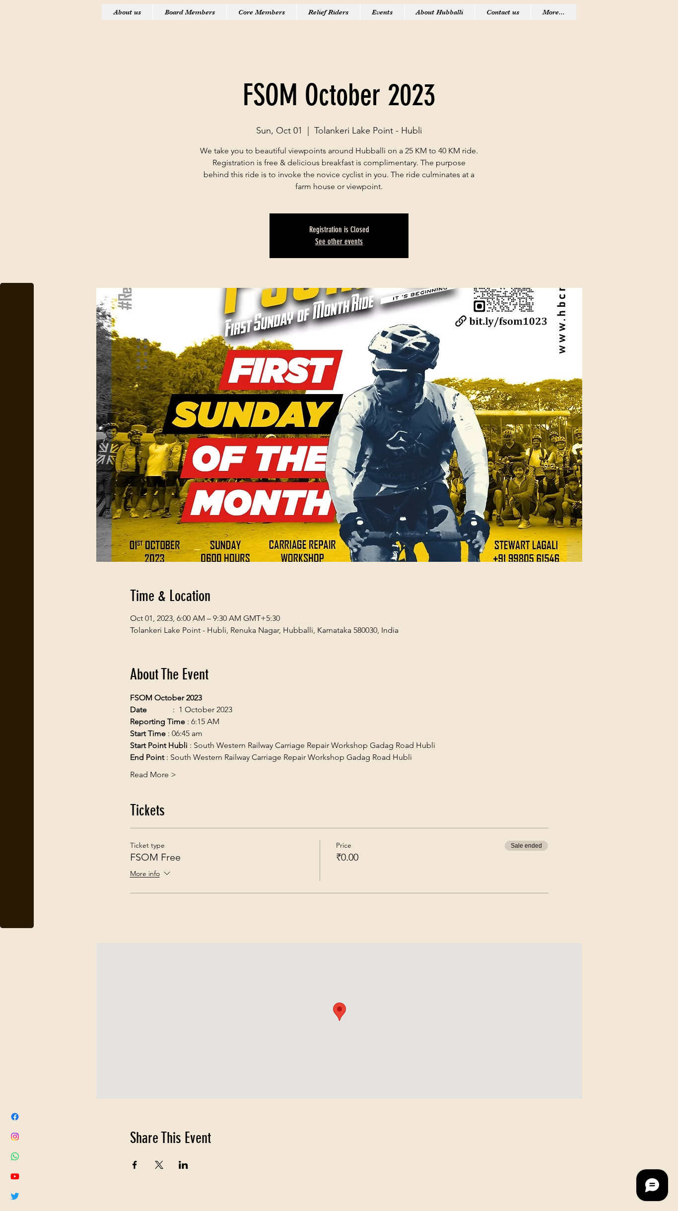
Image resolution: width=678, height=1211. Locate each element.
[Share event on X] (159, 1165)
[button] (17, 14)
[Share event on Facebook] (134, 1165)
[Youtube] (15, 1176)
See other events (339, 241)
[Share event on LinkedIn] (183, 1165)
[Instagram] (15, 1137)
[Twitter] (15, 1196)
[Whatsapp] (15, 1156)
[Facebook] (15, 1117)
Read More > (153, 774)
